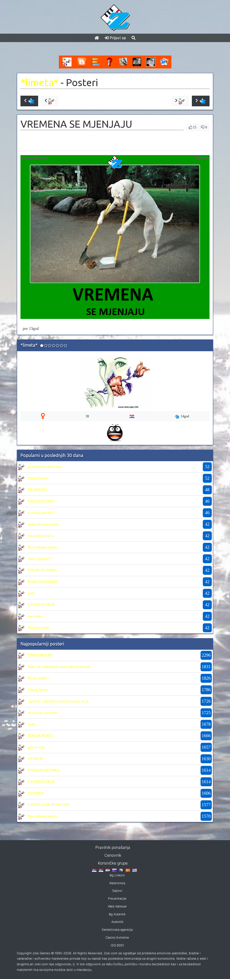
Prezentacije (117, 898)
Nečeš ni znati (38, 628)
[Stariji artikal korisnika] (180, 101)
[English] (134, 870)
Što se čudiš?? (38, 678)
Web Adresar (117, 906)
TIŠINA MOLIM (40, 655)
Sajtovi (117, 891)
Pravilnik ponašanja (112, 847)
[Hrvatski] (107, 870)
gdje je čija (36, 747)
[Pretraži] (133, 37)
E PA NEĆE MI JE (41, 605)
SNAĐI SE (35, 759)
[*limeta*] (21, 466)
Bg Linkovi (117, 875)
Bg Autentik (117, 914)
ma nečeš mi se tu (41, 536)
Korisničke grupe (113, 863)
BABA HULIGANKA (43, 770)
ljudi (31, 593)
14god (185, 416)
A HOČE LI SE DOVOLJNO (49, 805)
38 (87, 416)
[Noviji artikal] (29, 101)
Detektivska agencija (117, 930)
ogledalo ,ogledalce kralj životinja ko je (58, 701)
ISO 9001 (117, 945)
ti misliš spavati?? (41, 513)
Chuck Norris (38, 478)
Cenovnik (112, 855)
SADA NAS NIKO (41, 501)
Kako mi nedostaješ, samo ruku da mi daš (59, 667)
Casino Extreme (117, 937)
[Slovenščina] (114, 870)
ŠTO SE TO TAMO (42, 570)
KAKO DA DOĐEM (43, 582)
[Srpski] (101, 870)
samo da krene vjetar (43, 524)
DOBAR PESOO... (41, 736)
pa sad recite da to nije (45, 467)
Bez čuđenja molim (42, 547)
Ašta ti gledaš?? (40, 559)
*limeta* (39, 82)
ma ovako (35, 616)
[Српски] (94, 870)
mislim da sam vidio (43, 713)
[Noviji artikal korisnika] (50, 101)
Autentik (117, 922)
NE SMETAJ (37, 490)
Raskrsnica (117, 883)
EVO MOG (36, 793)
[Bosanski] (121, 870)
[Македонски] (128, 870)
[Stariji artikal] (201, 101)
